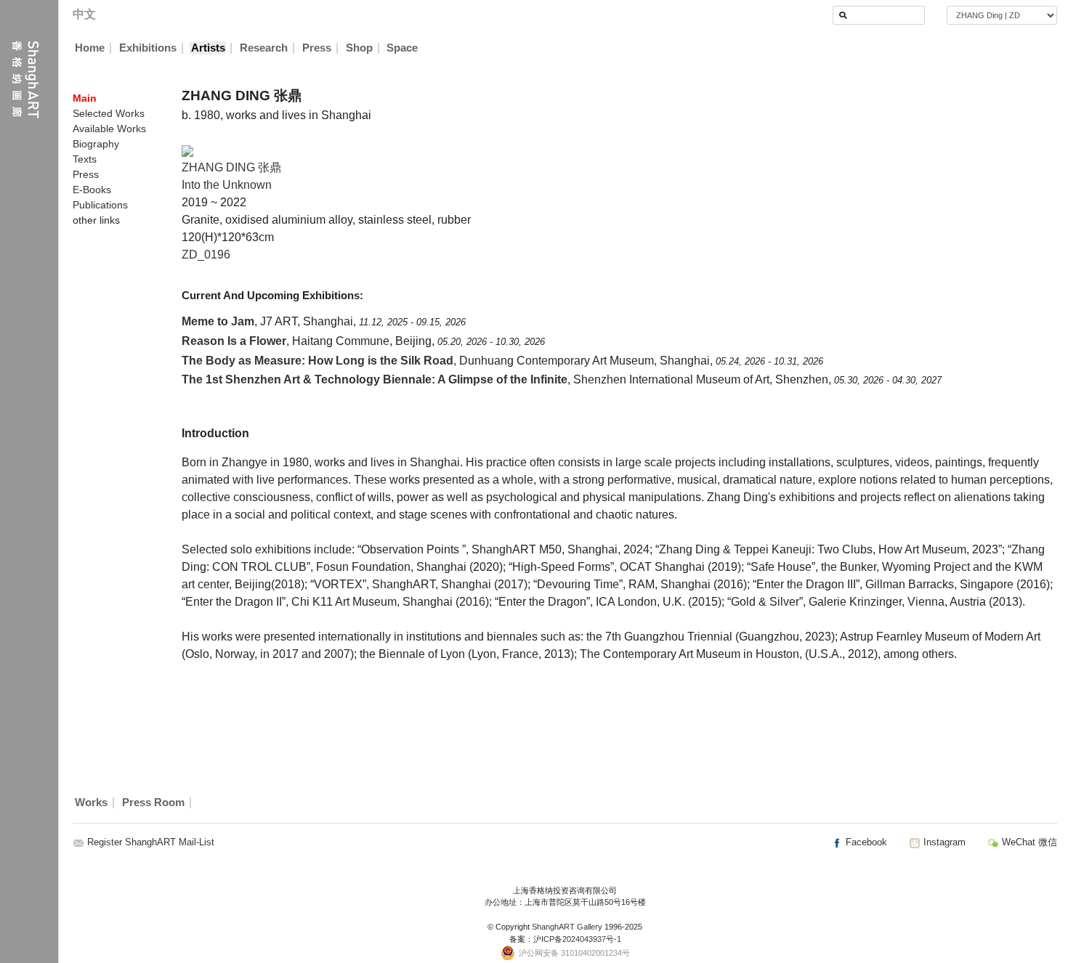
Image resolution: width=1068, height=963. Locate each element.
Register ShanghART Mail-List (150, 842)
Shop (359, 48)
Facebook (865, 842)
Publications (100, 205)
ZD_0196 (206, 254)
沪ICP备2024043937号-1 (577, 939)
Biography (96, 144)
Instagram (943, 842)
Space (402, 48)
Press (316, 48)
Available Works (109, 128)
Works (91, 802)
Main (85, 98)
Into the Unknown (227, 185)
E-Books (92, 189)
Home (90, 48)
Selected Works (109, 113)
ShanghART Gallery (567, 926)
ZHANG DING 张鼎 (231, 167)
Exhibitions (148, 48)
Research (264, 48)
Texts (85, 159)
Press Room (153, 802)
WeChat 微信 (1028, 842)
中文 (84, 14)
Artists (208, 48)
